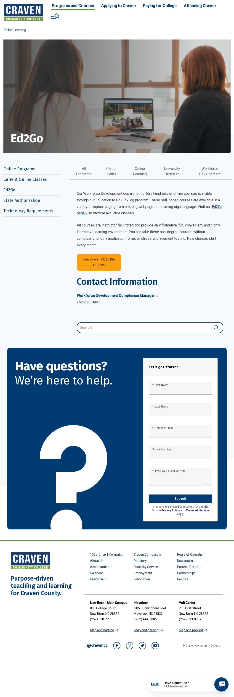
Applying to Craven (118, 5)
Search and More (55, 16)
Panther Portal (187, 567)
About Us (96, 561)
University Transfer (172, 171)
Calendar (96, 573)
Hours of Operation (191, 554)
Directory (140, 561)
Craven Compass (146, 554)
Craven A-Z (98, 579)
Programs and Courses (73, 5)
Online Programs (19, 168)
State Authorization (21, 200)
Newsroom (185, 561)
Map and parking (102, 630)
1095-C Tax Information (107, 554)
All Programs (84, 171)
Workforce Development (210, 171)
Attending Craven (200, 5)
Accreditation (99, 567)
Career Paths (111, 171)
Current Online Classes (25, 179)
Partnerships (186, 573)
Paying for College (160, 5)
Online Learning (14, 30)
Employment (143, 573)
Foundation (142, 579)
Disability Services (147, 567)
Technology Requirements (28, 210)
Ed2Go (9, 189)
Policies (182, 579)
